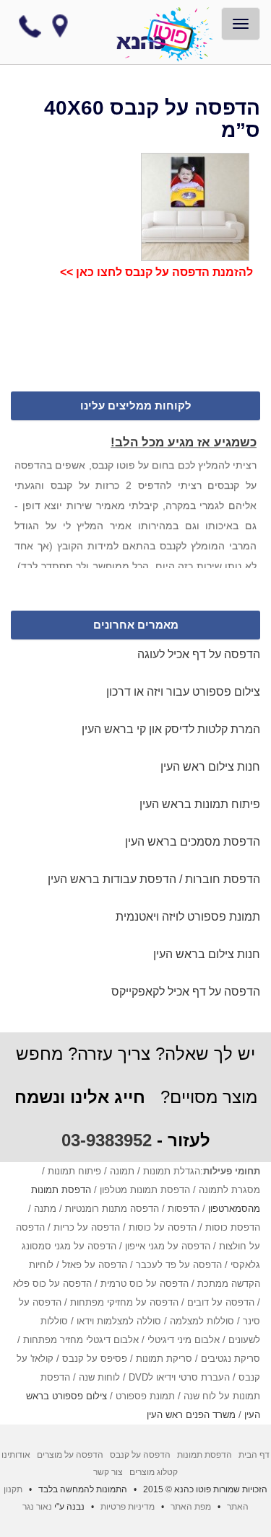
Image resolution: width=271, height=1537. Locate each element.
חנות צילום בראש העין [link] (206, 954)
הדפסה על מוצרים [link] (70, 1455)
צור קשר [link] (108, 1472)
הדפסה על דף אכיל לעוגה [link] (198, 654)
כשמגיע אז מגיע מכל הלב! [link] (184, 441)
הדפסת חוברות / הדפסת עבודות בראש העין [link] (154, 879)
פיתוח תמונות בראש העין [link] (199, 804)
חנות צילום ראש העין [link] (210, 767)
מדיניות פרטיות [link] (127, 1507)
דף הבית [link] (254, 1455)
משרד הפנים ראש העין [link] (191, 1414)
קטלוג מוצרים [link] (152, 1472)
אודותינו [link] (15, 1455)
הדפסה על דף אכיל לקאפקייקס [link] (185, 991)
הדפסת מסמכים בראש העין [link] (192, 842)
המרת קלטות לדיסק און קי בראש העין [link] (171, 729)
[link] (172, 34)
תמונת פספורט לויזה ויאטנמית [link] (188, 917)
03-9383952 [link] (106, 1140)
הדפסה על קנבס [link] (140, 1455)
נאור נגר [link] (37, 1507)
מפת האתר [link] (191, 1507)
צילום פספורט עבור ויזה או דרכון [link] (183, 692)
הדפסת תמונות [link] (204, 1455)
